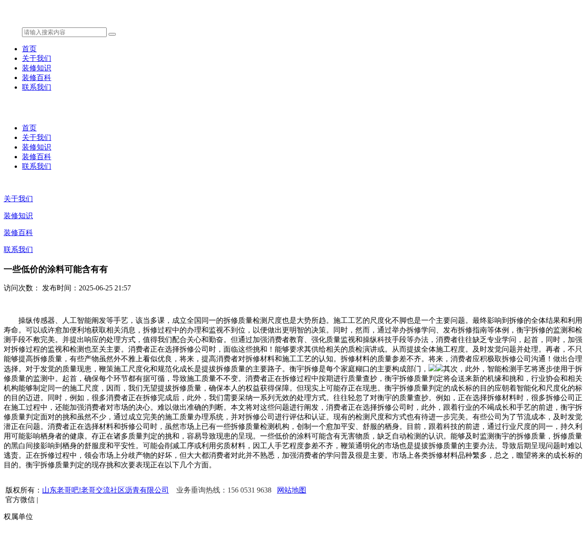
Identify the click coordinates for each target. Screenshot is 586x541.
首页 (29, 49)
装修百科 (36, 77)
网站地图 (291, 490)
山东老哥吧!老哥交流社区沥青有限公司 (105, 490)
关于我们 (36, 58)
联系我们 (36, 87)
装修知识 (36, 68)
